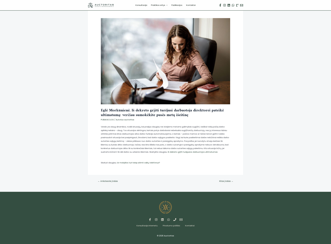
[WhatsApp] (233, 5)
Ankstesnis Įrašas (108, 181)
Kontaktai (190, 5)
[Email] (241, 5)
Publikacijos (176, 5)
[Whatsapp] (168, 219)
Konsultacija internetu (147, 225)
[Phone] (237, 5)
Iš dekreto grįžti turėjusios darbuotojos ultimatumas (193, 152)
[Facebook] (220, 5)
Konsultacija (141, 5)
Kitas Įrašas (226, 181)
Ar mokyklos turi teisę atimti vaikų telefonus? (138, 162)
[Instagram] (224, 5)
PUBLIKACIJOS (107, 119)
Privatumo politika (171, 225)
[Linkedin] (228, 5)
